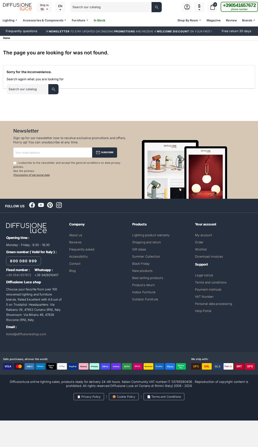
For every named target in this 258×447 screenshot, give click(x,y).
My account (203, 235)
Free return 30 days (236, 31)
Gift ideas (139, 249)
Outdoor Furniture (145, 299)
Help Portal (203, 311)
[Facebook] (32, 205)
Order (199, 242)
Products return (143, 285)
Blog (72, 271)
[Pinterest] (50, 205)
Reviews (75, 242)
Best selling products (147, 278)
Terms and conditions (211, 282)
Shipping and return (146, 242)
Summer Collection (146, 256)
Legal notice (204, 275)
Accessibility (78, 256)
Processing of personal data (31, 175)
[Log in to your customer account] (187, 9)
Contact (75, 264)
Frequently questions (21, 31)
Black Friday (141, 264)
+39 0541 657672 (18, 275)
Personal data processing (213, 304)
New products (142, 271)
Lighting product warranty (151, 235)
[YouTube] (41, 205)
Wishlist (201, 249)
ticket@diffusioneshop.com (26, 334)
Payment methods (208, 289)
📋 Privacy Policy (89, 396)
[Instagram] (59, 205)
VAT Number (204, 297)
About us (75, 235)
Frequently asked (81, 249)
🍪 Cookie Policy (123, 396)
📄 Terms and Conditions (164, 396)
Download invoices (209, 256)
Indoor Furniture (143, 292)
